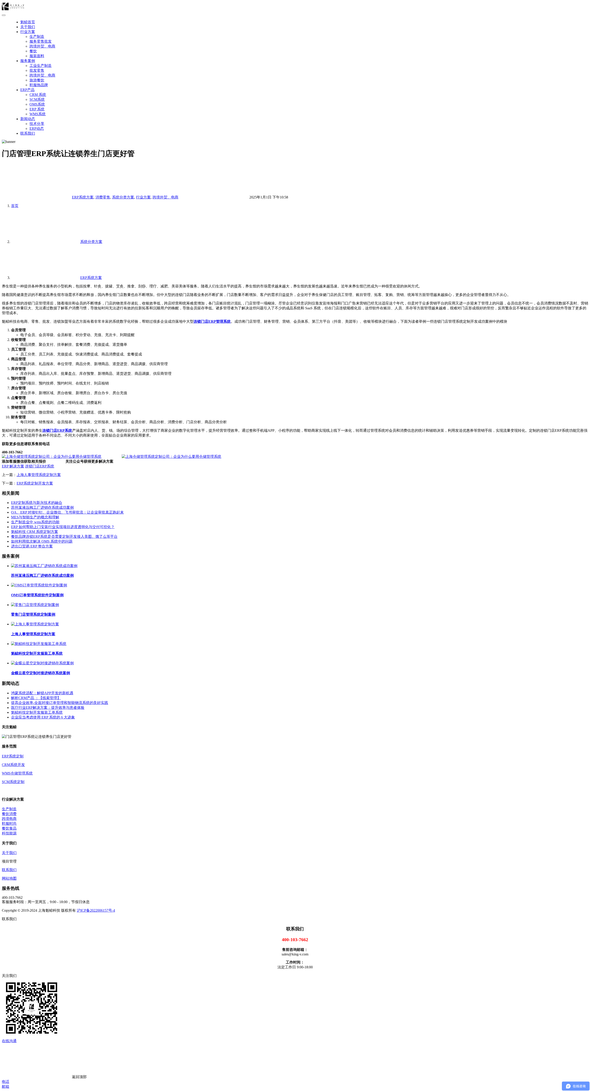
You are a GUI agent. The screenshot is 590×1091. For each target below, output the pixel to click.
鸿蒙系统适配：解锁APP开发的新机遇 (42, 693)
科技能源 (9, 833)
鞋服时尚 (9, 823)
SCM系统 (37, 99)
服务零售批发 (41, 41)
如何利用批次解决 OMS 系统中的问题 (42, 541)
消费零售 (102, 197)
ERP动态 (37, 128)
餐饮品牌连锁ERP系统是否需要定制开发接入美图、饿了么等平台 (64, 536)
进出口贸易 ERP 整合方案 (32, 546)
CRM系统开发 (13, 765)
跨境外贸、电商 (42, 46)
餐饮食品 (9, 828)
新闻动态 (27, 119)
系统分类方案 (123, 197)
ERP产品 (27, 90)
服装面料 (37, 56)
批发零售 (37, 70)
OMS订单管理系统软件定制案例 (37, 595)
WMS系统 (38, 114)
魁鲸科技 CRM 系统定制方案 (34, 532)
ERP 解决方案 (13, 466)
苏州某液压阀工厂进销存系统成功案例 (42, 507)
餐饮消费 (9, 814)
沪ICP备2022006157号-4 (96, 910)
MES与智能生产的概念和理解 (35, 517)
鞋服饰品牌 (39, 85)
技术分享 (37, 124)
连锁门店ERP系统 (39, 466)
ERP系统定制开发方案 (35, 483)
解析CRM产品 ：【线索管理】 (36, 698)
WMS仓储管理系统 (17, 773)
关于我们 (27, 27)
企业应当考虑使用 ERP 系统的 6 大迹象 (43, 717)
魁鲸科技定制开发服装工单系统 (37, 653)
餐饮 (33, 51)
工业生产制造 (41, 66)
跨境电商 (9, 819)
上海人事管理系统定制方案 (39, 475)
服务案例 (27, 61)
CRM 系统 (38, 95)
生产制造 (37, 36)
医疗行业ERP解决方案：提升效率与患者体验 (47, 708)
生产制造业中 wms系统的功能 (35, 522)
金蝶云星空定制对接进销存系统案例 (40, 673)
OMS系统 (37, 104)
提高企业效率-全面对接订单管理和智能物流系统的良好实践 (59, 703)
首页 (14, 206)
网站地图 (9, 878)
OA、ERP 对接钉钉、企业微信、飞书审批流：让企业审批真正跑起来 (67, 512)
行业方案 (27, 32)
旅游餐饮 (37, 80)
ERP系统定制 (13, 756)
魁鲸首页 (27, 22)
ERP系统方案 (83, 197)
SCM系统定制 (13, 782)
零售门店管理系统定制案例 (33, 614)
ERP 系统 (37, 109)
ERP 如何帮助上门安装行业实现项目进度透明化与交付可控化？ (63, 527)
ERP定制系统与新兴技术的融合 (36, 503)
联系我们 (27, 133)
